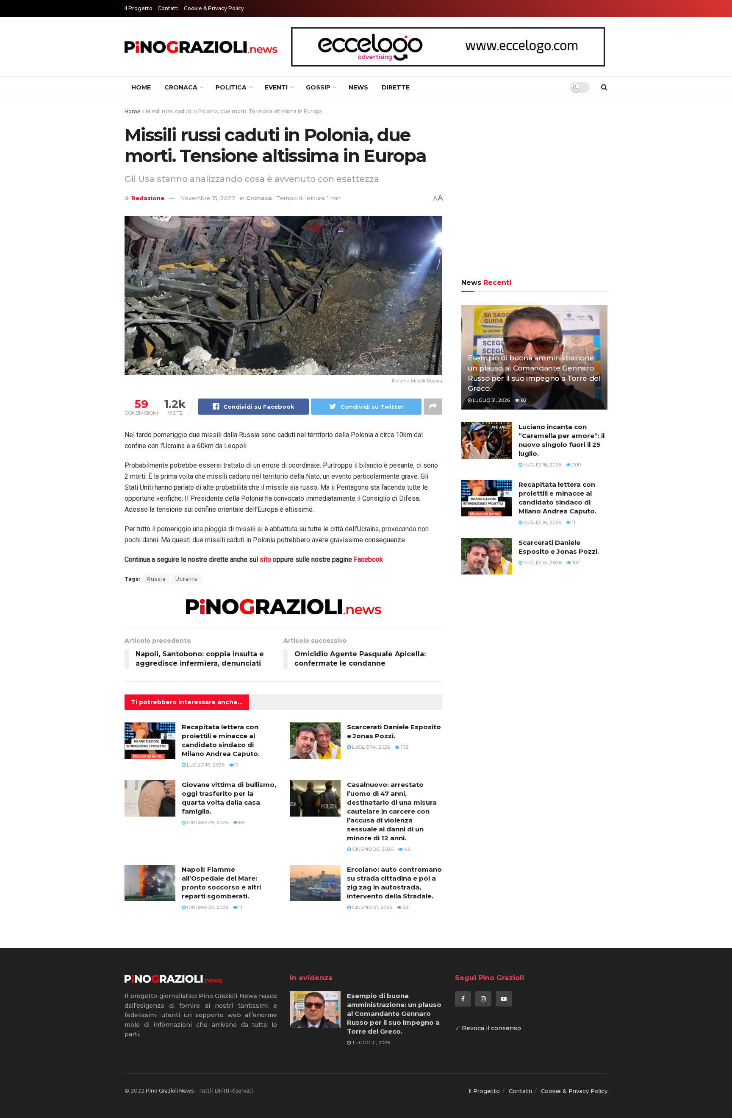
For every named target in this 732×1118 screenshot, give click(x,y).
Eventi (276, 87)
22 (405, 907)
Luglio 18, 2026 (541, 465)
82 (523, 400)
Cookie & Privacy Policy (214, 8)
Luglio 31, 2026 (490, 400)
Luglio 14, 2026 (370, 747)
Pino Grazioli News (170, 1090)
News (358, 87)
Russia (156, 579)
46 (406, 849)
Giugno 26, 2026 (372, 849)
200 (576, 465)
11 (236, 765)
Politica (231, 87)
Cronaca (180, 87)
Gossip (318, 87)
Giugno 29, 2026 (207, 822)
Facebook (368, 559)
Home (141, 87)
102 (403, 747)
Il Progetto (138, 8)
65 (241, 822)
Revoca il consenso (491, 1028)
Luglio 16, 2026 (205, 765)
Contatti (168, 8)
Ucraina (186, 579)
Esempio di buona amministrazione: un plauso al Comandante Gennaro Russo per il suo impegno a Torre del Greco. (394, 1013)
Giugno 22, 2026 (207, 907)
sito (265, 559)
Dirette (396, 87)
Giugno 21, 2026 (371, 907)
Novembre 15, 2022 (208, 198)
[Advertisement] (534, 189)
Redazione (147, 198)
